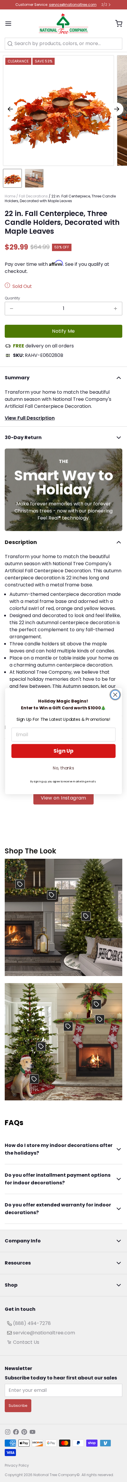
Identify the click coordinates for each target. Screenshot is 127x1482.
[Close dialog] (115, 694)
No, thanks (63, 768)
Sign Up (63, 751)
